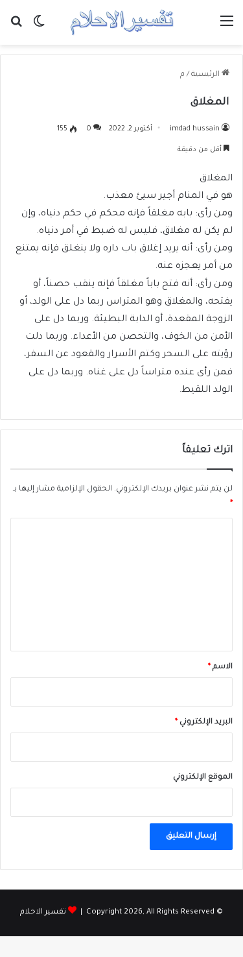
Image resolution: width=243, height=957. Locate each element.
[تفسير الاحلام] (122, 22)
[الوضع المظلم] (38, 27)
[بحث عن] (16, 27)
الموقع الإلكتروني (203, 777)
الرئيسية (206, 75)
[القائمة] (226, 27)
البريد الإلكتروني (204, 722)
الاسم (220, 667)
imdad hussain (195, 129)
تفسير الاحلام (43, 912)
